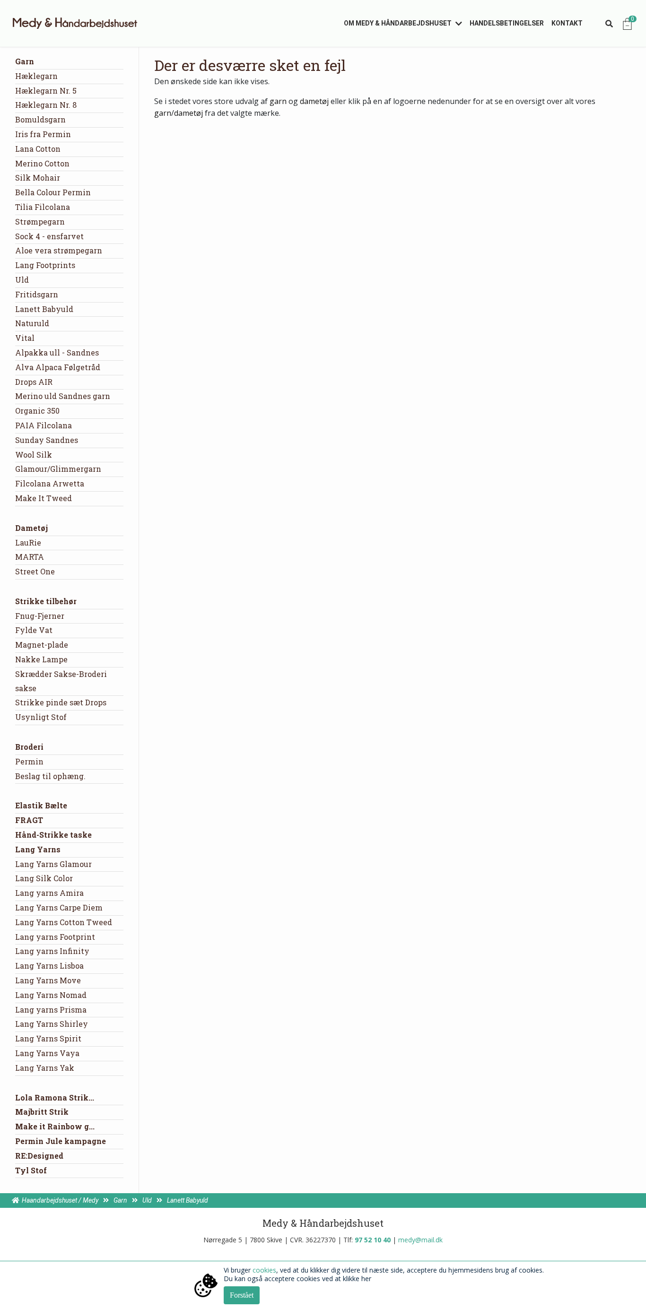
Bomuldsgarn (40, 119)
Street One (35, 571)
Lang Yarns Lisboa (49, 966)
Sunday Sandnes (46, 440)
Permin (29, 761)
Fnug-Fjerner (39, 616)
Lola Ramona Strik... (54, 1097)
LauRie (28, 542)
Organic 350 (37, 411)
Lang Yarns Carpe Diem (59, 907)
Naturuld (32, 323)
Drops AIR (33, 382)
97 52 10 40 (373, 1239)
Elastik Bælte (41, 805)
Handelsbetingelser (507, 23)
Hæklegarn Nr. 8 (46, 105)
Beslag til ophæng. (50, 776)
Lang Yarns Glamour (53, 864)
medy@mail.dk (420, 1239)
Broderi (29, 747)
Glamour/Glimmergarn (58, 469)
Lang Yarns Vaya (47, 1053)
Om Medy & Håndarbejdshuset (398, 23)
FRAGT (29, 820)
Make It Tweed (43, 498)
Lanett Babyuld (44, 309)
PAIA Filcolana (43, 425)
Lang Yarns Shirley (51, 1024)
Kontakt (567, 23)
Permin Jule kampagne (60, 1141)
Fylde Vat (33, 630)
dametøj (314, 101)
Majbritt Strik (42, 1112)
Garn (24, 61)
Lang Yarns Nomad (51, 995)
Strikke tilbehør (46, 601)
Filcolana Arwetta (49, 483)
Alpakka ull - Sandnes (57, 352)
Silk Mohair (37, 177)
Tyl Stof (31, 1170)
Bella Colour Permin (53, 192)
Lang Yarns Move (48, 980)
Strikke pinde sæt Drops (60, 702)
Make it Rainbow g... (55, 1126)
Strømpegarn (40, 221)
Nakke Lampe (41, 659)
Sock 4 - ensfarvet (49, 236)
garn (278, 101)
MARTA (29, 557)
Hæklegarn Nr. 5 (46, 90)
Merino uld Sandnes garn (62, 396)
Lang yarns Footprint (55, 937)
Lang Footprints (45, 265)
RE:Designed (39, 1156)
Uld (22, 280)
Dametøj (31, 528)
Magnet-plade (41, 645)
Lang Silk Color (44, 878)
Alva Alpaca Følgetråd (57, 367)
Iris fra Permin (43, 134)
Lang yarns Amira (49, 893)
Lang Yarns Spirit (48, 1038)
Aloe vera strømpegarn (58, 250)
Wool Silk (33, 454)
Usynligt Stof (41, 717)
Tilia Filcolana (42, 207)
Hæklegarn (36, 76)
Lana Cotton (38, 149)
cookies (264, 1270)
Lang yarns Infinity (52, 951)
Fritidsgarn (36, 294)
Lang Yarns (38, 849)
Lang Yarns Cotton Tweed (63, 922)
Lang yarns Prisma (51, 1009)
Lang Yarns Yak (44, 1068)
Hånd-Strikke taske (53, 835)
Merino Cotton (42, 163)
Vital (25, 338)
